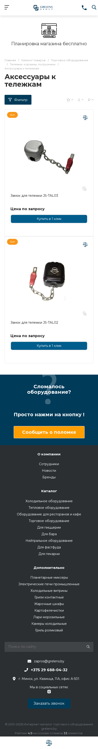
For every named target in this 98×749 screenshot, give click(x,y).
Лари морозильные (49, 617)
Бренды (49, 477)
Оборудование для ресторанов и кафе (49, 514)
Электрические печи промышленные (49, 584)
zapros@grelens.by (49, 661)
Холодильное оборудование (49, 501)
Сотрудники (49, 464)
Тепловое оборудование (49, 508)
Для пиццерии (49, 527)
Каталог (49, 491)
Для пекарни (49, 554)
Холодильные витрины (49, 591)
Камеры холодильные (49, 624)
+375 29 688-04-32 (49, 670)
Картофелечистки (49, 610)
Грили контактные (49, 597)
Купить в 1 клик (49, 219)
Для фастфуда (49, 547)
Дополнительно (49, 567)
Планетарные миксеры (49, 577)
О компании (49, 454)
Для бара (49, 534)
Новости (49, 471)
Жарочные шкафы (49, 604)
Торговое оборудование (49, 521)
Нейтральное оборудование (49, 541)
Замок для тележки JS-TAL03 (34, 196)
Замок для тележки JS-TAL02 (34, 322)
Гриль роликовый (49, 630)
